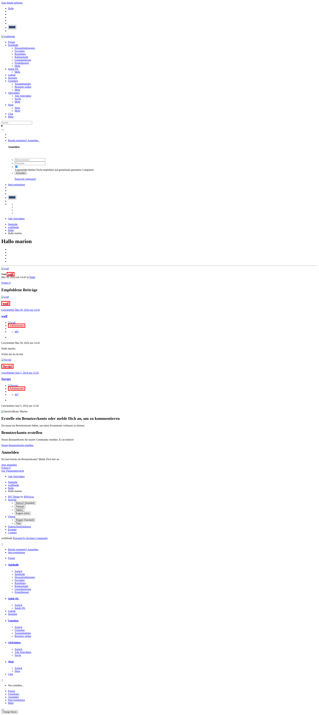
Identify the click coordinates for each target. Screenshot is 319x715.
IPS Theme (14, 496)
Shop (10, 104)
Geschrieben (20, 309)
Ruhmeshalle (21, 57)
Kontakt (12, 529)
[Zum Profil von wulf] (5, 268)
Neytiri (6, 379)
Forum (11, 42)
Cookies (12, 532)
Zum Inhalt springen (12, 2)
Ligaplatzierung (23, 60)
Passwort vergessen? (25, 179)
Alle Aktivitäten (23, 95)
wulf (4, 316)
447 (17, 394)
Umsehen (13, 80)
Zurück (18, 571)
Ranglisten (20, 54)
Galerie (12, 75)
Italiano (19, 510)
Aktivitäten (14, 92)
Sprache (12, 499)
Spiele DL (13, 69)
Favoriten (20, 51)
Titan (18, 523)
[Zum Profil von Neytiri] (6, 359)
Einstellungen (22, 63)
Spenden (12, 77)
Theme (11, 516)
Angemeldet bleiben (25, 169)
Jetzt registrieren (16, 184)
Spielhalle (13, 45)
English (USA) (23, 513)
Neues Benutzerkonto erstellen (17, 445)
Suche (18, 98)
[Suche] (2, 129)
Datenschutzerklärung (19, 526)
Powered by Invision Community (30, 538)
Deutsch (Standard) (25, 503)
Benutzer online (23, 86)
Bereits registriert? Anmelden (24, 140)
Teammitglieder (23, 83)
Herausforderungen (25, 48)
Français (20, 506)
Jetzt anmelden (9, 464)
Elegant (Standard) (25, 520)
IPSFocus (29, 496)
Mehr (17, 66)
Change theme (10, 712)
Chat (10, 113)
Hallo (32, 277)
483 (17, 331)
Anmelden (21, 173)
